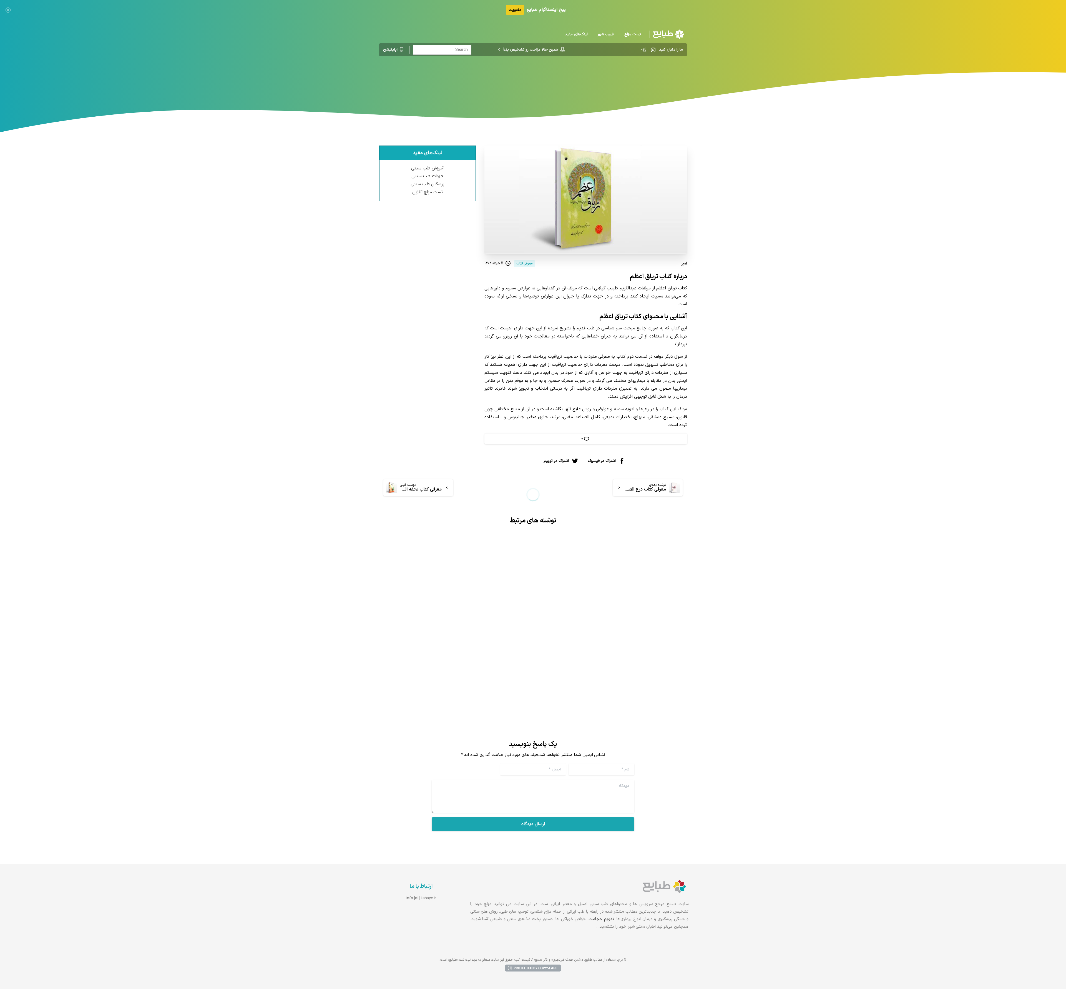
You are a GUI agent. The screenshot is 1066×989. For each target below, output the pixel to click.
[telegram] (643, 49)
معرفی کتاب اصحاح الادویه (487, 647)
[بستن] (8, 10)
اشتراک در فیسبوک (602, 461)
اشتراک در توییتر (556, 461)
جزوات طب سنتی (427, 176)
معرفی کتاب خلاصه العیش (645, 647)
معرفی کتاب (545, 79)
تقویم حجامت (601, 919)
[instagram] (653, 49)
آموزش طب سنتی (427, 168)
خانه (566, 79)
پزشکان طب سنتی (427, 184)
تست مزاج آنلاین (427, 192)
